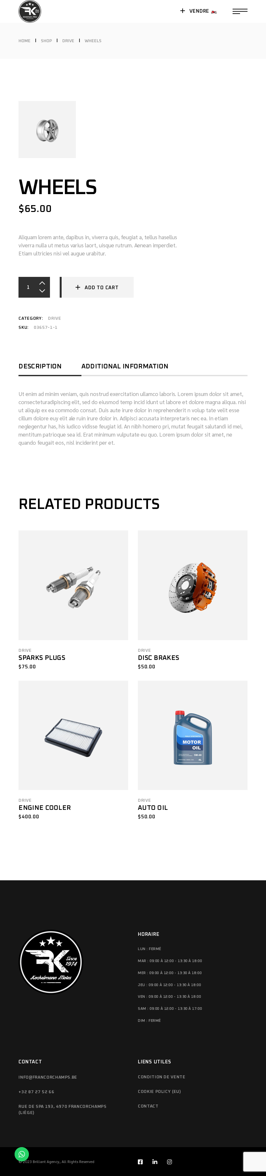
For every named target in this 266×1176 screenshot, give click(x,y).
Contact (148, 1106)
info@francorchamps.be (47, 1077)
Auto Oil (153, 808)
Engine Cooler (44, 808)
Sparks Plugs (41, 658)
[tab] (49, 369)
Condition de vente (162, 1077)
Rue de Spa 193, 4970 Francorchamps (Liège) (62, 1110)
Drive (54, 318)
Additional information (125, 366)
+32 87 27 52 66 (36, 1092)
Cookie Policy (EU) (159, 1092)
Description (40, 366)
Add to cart (101, 287)
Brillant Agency (46, 1161)
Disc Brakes (158, 658)
